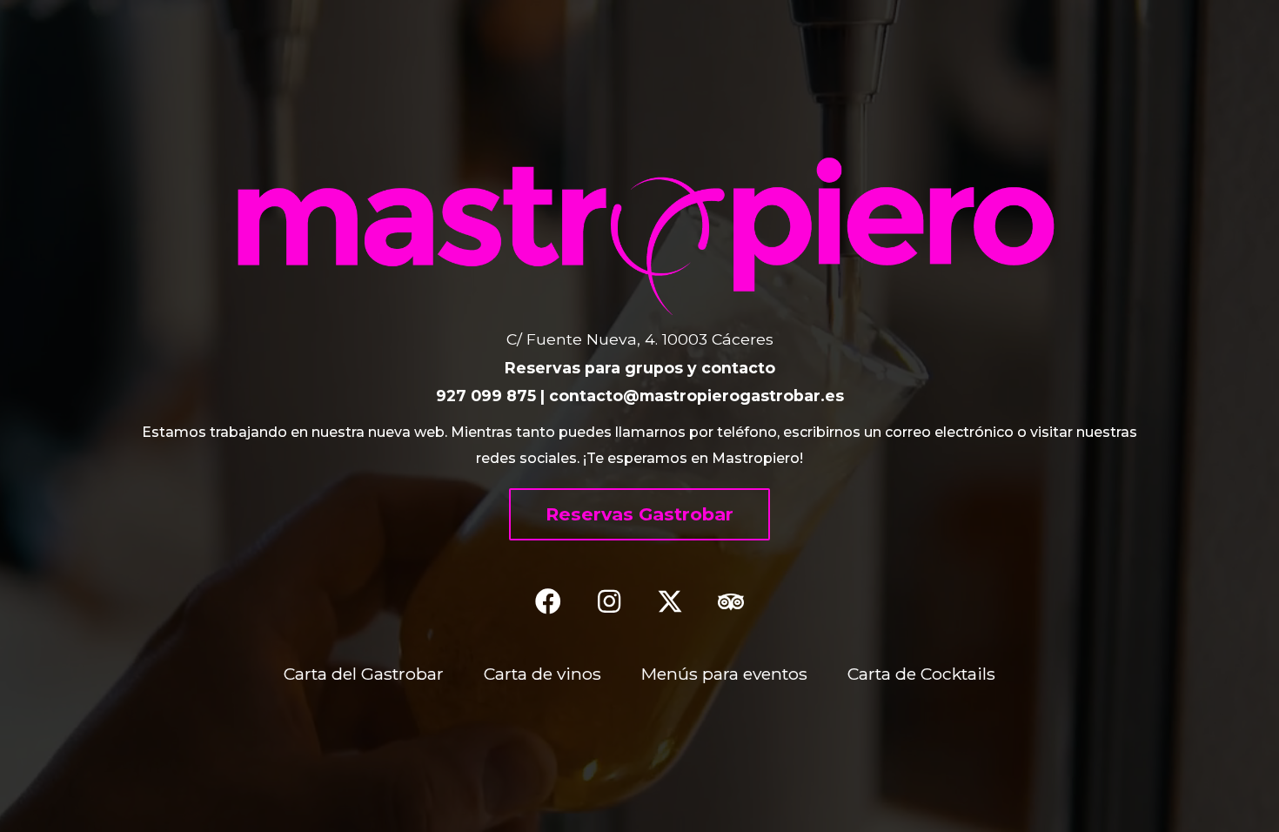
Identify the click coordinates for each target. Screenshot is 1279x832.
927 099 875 (486, 395)
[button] (639, 514)
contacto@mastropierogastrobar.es (696, 395)
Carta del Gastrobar (364, 673)
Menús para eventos (724, 673)
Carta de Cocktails (921, 673)
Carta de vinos (542, 673)
